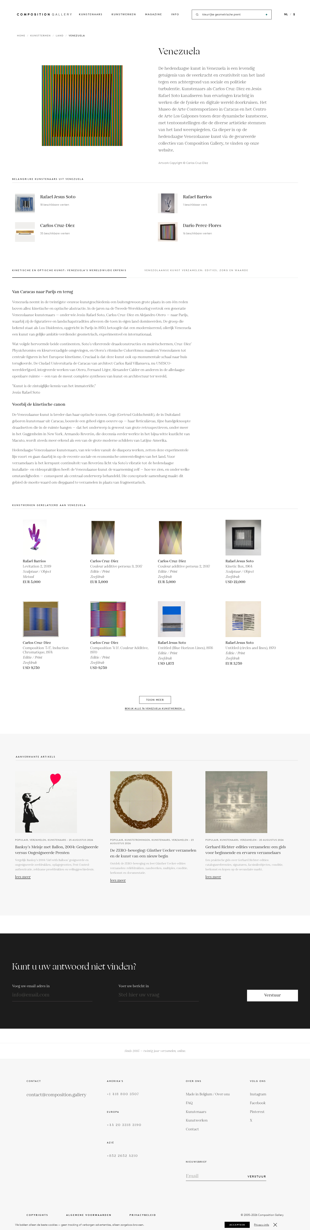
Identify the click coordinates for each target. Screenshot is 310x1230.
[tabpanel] (102, 387)
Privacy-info (261, 1224)
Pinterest (257, 1111)
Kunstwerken (124, 14)
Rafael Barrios (197, 197)
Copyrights (37, 1215)
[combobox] (232, 15)
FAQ (189, 1103)
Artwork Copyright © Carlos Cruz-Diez (183, 163)
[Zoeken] (266, 14)
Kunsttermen (40, 35)
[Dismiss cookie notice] (275, 1225)
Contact (192, 1129)
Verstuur (272, 995)
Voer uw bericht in (134, 986)
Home (21, 35)
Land (60, 35)
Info (175, 14)
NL (286, 14)
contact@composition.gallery (56, 1095)
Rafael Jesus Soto (58, 197)
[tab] (69, 273)
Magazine (153, 14)
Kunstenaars (91, 14)
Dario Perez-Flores (202, 226)
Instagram (258, 1094)
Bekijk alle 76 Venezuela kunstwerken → (155, 708)
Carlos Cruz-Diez (57, 226)
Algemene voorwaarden (89, 1215)
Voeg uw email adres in (31, 986)
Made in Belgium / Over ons (208, 1094)
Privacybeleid (143, 1215)
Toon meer (155, 699)
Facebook (258, 1103)
